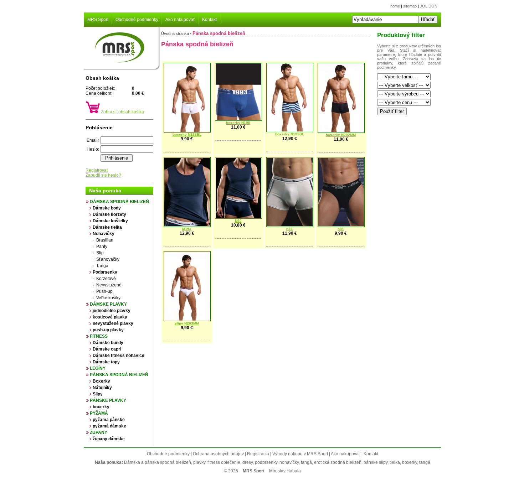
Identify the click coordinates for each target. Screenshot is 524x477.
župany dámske (109, 438)
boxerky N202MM (341, 135)
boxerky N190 (238, 123)
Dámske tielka (107, 227)
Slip (100, 252)
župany (98, 432)
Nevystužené (109, 284)
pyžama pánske (109, 419)
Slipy (98, 394)
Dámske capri (107, 349)
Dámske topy (106, 361)
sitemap (410, 6)
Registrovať (97, 170)
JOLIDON (428, 6)
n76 (289, 229)
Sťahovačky (107, 259)
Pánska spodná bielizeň (119, 374)
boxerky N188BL (187, 134)
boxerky (101, 406)
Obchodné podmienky (136, 19)
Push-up (104, 291)
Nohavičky (103, 233)
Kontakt (209, 19)
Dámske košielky (110, 220)
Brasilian (104, 240)
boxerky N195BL (289, 134)
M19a (186, 229)
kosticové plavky (110, 317)
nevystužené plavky (113, 323)
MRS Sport (97, 19)
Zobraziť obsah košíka (122, 111)
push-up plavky (108, 329)
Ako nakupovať (180, 19)
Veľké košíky (108, 297)
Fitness (99, 336)
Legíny (98, 368)
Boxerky (101, 381)
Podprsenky (105, 272)
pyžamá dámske (109, 426)
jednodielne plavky (111, 310)
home (395, 6)
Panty (101, 246)
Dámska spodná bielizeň (119, 201)
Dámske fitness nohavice (118, 355)
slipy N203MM (187, 323)
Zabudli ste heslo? (103, 175)
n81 (341, 229)
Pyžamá (99, 413)
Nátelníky (102, 387)
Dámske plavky (108, 304)
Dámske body (107, 208)
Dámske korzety (109, 214)
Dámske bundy (108, 342)
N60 (238, 221)
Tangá (102, 265)
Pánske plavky (108, 400)
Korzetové (106, 278)
